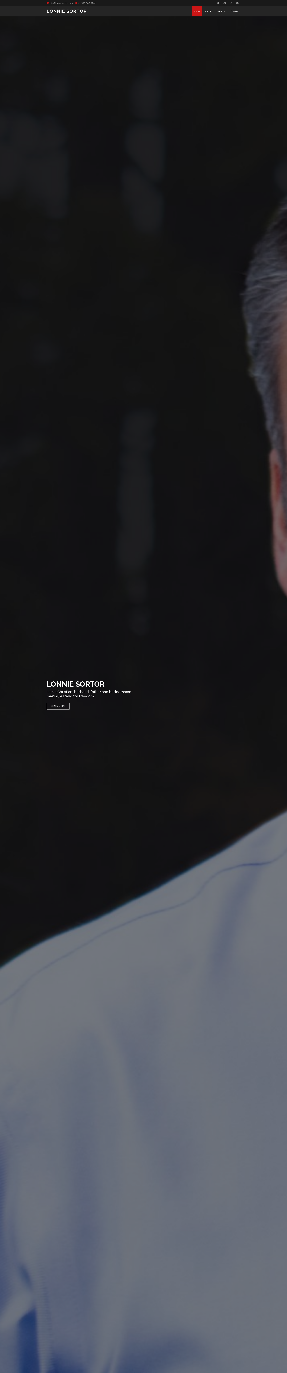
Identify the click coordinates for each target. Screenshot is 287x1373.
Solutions (220, 11)
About (208, 11)
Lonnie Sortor (67, 11)
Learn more (58, 706)
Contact (234, 11)
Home (197, 11)
